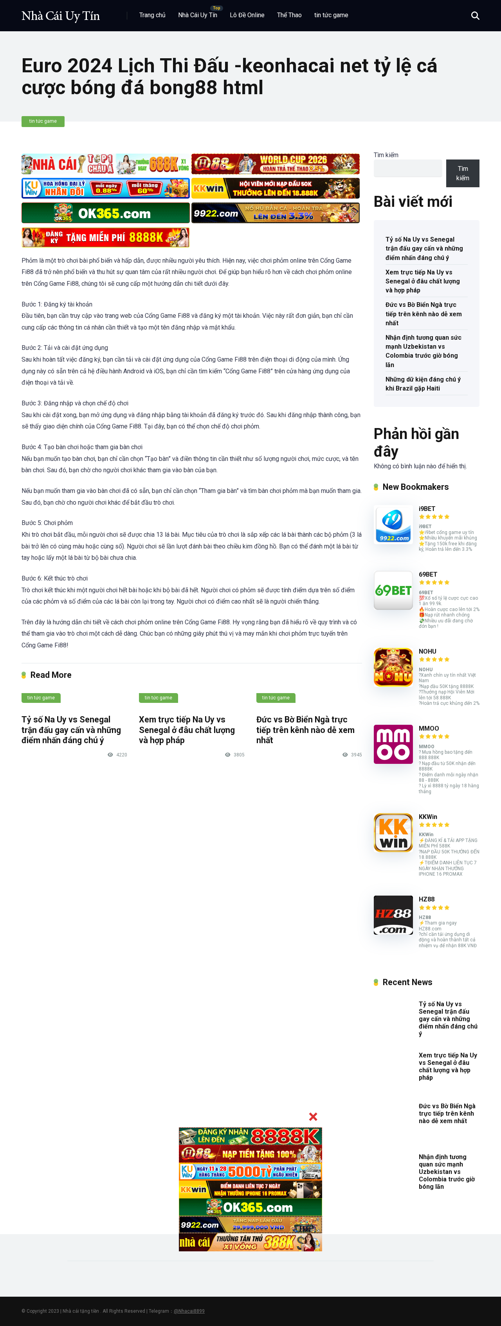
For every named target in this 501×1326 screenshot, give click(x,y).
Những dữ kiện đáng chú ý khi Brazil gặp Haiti (423, 384)
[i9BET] (393, 542)
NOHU (427, 651)
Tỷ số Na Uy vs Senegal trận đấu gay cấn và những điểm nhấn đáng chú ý (71, 730)
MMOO (429, 728)
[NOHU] (393, 684)
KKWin (428, 817)
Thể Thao (289, 15)
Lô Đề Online (247, 15)
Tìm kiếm (386, 155)
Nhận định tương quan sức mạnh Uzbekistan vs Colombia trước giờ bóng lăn (423, 351)
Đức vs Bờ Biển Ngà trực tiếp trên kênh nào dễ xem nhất (305, 730)
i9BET (427, 508)
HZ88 (426, 899)
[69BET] (393, 607)
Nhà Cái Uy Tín (197, 15)
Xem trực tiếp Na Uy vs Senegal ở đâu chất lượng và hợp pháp (187, 730)
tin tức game (331, 15)
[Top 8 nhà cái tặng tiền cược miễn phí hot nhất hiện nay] (61, 12)
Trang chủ (152, 15)
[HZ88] (393, 932)
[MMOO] (393, 761)
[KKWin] (393, 850)
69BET (428, 574)
